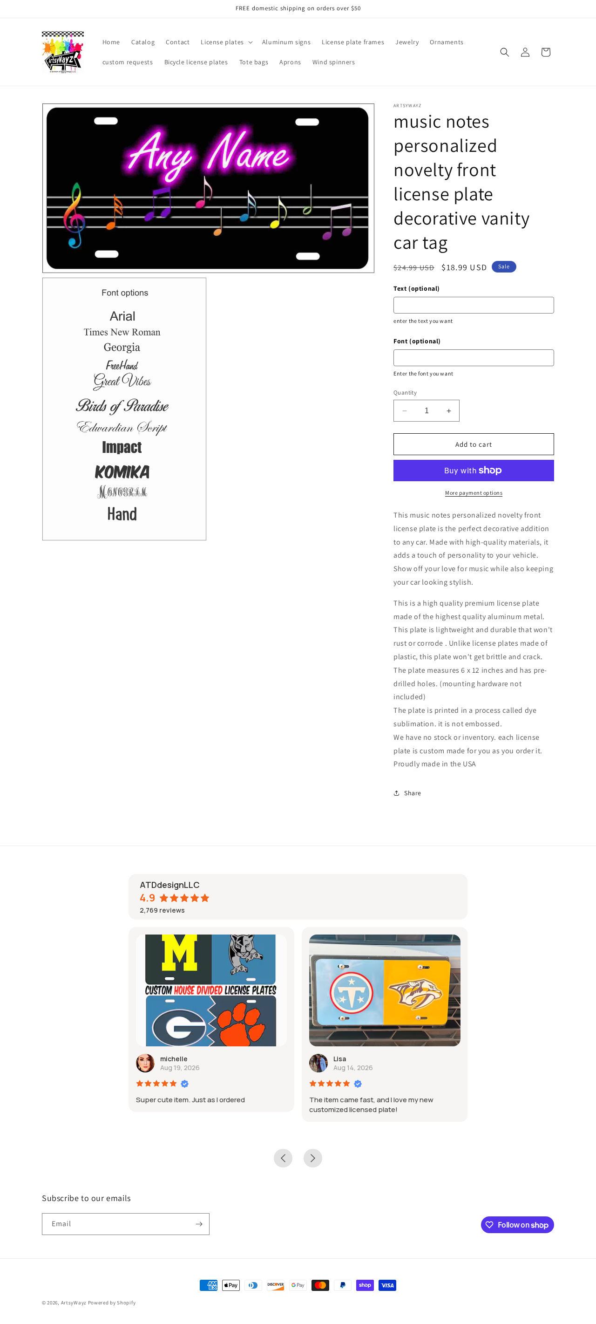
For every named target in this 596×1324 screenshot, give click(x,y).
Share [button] (412, 793)
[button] (225, 42)
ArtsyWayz (74, 1302)
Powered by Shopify (112, 1302)
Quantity (405, 392)
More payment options (473, 492)
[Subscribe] (199, 1224)
